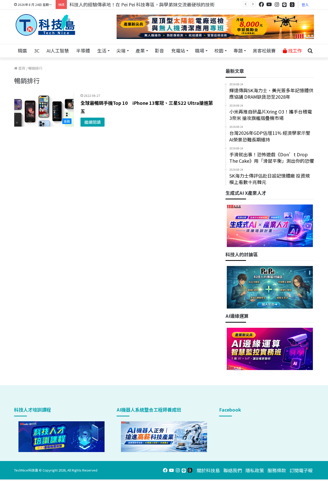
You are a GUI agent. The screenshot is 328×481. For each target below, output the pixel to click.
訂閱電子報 (301, 470)
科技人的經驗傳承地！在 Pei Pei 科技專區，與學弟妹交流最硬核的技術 (141, 4)
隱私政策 (254, 470)
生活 (101, 50)
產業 (140, 50)
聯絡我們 (232, 470)
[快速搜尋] (310, 50)
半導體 (83, 50)
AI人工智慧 (58, 50)
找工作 (294, 50)
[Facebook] (261, 4)
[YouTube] (269, 4)
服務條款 (277, 470)
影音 (159, 50)
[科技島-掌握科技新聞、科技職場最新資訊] (45, 25)
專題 (238, 50)
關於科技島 (208, 470)
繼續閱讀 (92, 122)
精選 (22, 50)
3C (36, 50)
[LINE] (284, 4)
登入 (305, 4)
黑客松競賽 (264, 50)
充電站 (178, 50)
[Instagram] (277, 4)
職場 (199, 50)
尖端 (121, 50)
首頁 (21, 68)
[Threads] (292, 4)
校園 (218, 50)
